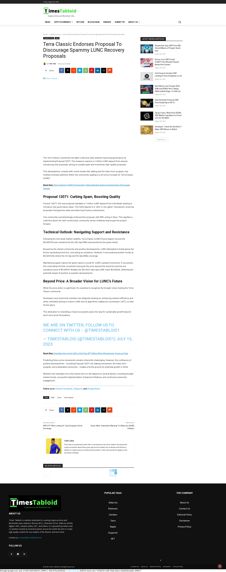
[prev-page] (44, 475)
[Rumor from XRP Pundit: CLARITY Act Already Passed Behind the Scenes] (146, 62)
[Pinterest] (91, 70)
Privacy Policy (184, 526)
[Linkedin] (97, 70)
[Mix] (109, 70)
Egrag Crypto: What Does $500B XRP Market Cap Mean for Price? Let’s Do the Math (168, 115)
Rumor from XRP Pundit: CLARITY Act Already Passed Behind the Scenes (167, 62)
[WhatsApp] (85, 70)
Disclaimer (184, 520)
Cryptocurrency (55, 34)
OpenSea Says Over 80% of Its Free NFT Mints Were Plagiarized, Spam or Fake (91, 353)
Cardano (113, 514)
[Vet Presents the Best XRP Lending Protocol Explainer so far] (146, 76)
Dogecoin (113, 532)
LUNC (53, 397)
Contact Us (184, 508)
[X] (67, 70)
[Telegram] (79, 70)
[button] (180, 22)
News (57, 38)
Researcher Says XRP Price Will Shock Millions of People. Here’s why (168, 48)
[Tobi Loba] (45, 63)
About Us (184, 502)
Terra (59, 397)
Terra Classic (69, 397)
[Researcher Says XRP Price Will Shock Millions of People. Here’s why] (146, 48)
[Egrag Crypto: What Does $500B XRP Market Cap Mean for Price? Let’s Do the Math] (146, 116)
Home (45, 34)
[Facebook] (61, 70)
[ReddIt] (73, 70)
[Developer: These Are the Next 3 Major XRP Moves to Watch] (146, 129)
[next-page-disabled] (49, 475)
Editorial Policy (184, 514)
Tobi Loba (52, 64)
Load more (161, 139)
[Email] (103, 70)
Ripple (113, 526)
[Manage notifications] (220, 566)
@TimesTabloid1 (102, 330)
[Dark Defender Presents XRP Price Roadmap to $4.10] (146, 103)
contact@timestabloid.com (30, 537)
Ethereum (113, 508)
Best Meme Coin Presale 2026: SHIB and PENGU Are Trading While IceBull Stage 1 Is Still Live (168, 88)
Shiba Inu (113, 502)
